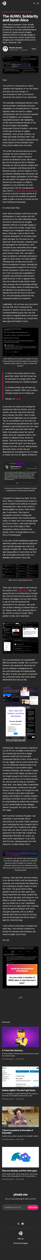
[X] (18, 1224)
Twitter (18, 399)
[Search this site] (34, 3)
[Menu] (38, 3)
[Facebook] (23, 1224)
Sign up (20, 1239)
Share (34, 49)
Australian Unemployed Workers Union (17, 12)
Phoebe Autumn (15, 48)
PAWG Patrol (22, 590)
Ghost (25, 1243)
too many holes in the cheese (25, 191)
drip (34, 262)
